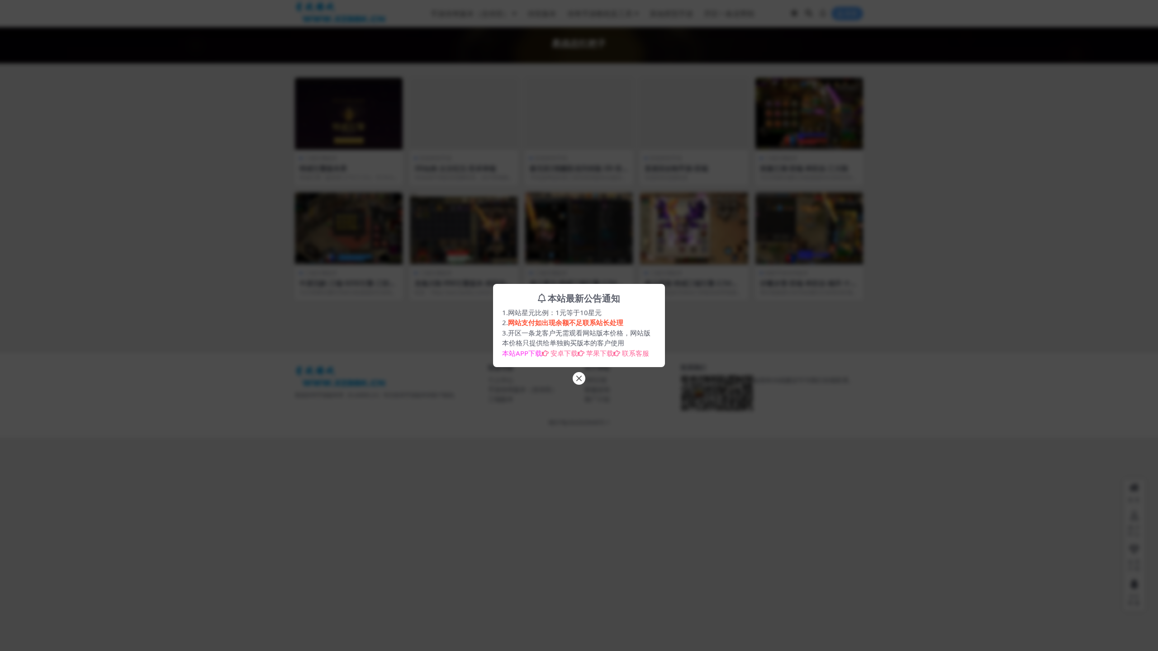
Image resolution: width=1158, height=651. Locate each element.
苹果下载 (599, 353)
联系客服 (635, 353)
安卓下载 (564, 353)
